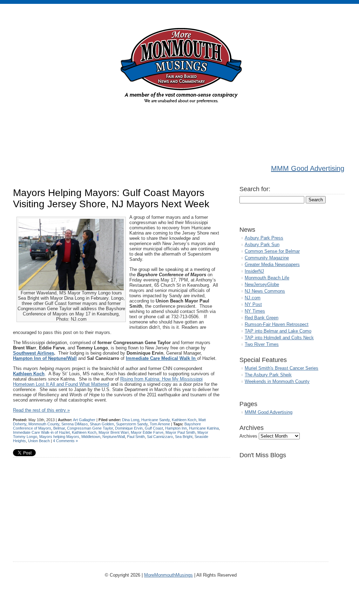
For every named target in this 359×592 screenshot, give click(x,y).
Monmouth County (43, 424)
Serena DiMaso (74, 424)
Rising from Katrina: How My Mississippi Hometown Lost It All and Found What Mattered (108, 381)
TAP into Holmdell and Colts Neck (279, 337)
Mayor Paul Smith (180, 432)
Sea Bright (183, 436)
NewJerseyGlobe (262, 284)
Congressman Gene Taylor (90, 428)
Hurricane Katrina (204, 428)
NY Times (255, 311)
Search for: (254, 189)
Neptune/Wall (113, 436)
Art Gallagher (84, 420)
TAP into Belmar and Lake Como (278, 331)
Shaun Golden (102, 424)
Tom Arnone (160, 424)
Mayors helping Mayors (59, 436)
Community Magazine (267, 257)
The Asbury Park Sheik (268, 374)
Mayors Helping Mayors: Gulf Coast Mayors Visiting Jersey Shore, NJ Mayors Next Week (111, 198)
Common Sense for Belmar (272, 251)
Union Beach (39, 441)
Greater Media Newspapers (272, 264)
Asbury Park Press (264, 238)
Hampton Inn (176, 428)
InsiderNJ (254, 271)
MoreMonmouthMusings (168, 575)
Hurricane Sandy (155, 420)
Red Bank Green (261, 317)
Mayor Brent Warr (114, 432)
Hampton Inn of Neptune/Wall (45, 358)
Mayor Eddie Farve (147, 432)
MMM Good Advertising (307, 168)
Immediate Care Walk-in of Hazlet (41, 432)
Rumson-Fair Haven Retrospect (277, 324)
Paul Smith (136, 436)
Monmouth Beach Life (267, 277)
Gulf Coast (154, 428)
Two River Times (262, 344)
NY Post (253, 304)
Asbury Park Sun (262, 244)
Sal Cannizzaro (160, 436)
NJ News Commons (265, 291)
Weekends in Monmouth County (277, 381)
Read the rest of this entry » (41, 410)
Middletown (90, 436)
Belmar (59, 428)
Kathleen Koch (184, 420)
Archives (248, 436)
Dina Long (130, 420)
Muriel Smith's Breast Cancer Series (281, 368)
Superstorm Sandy (132, 424)
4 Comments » (65, 441)
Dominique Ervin (129, 428)
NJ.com (252, 297)
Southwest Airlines (33, 353)
